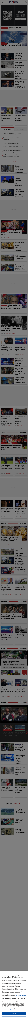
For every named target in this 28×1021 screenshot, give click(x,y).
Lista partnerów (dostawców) (9, 1009)
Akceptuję (13, 1013)
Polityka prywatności (21, 995)
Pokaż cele (14, 1018)
